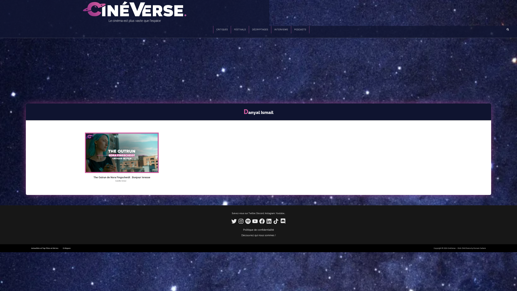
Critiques (222, 29)
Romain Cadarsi (480, 248)
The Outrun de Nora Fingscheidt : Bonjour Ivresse (121, 177)
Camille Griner (120, 181)
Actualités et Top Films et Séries (44, 248)
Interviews (281, 29)
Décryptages (260, 29)
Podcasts (300, 29)
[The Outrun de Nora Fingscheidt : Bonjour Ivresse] (121, 153)
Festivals (240, 29)
